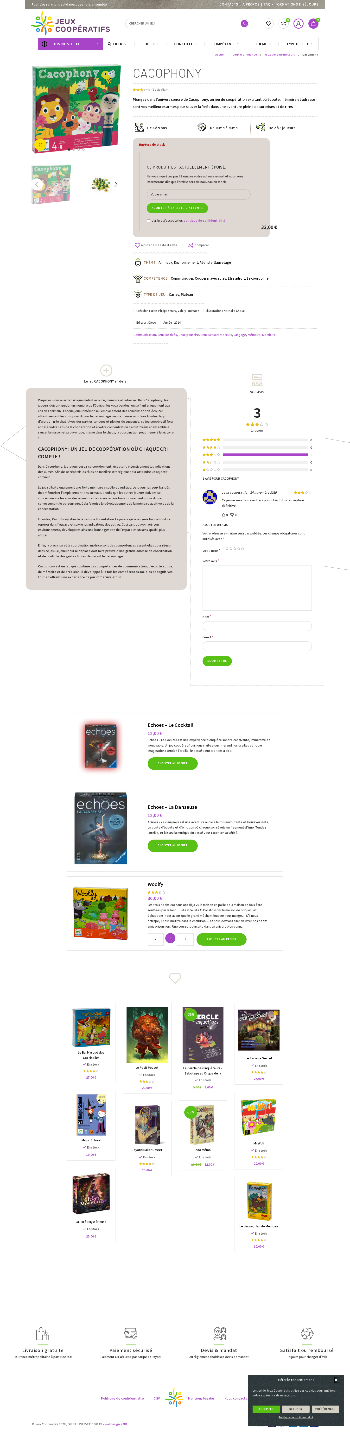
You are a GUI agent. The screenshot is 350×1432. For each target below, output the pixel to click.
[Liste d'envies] (268, 23)
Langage (240, 335)
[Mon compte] (298, 23)
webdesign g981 (116, 1424)
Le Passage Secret (259, 1058)
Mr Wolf (259, 1143)
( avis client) (161, 90)
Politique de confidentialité (296, 1417)
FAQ (267, 4)
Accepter (266, 1409)
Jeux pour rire (189, 335)
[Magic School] (91, 1115)
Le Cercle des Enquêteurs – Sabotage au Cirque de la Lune (203, 1073)
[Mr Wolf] (259, 1117)
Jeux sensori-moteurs (280, 55)
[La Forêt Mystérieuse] (91, 1194)
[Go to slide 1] (69, 149)
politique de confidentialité (205, 221)
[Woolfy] (108, 913)
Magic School (91, 1140)
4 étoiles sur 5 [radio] (239, 548)
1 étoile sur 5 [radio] (227, 548)
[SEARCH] (244, 23)
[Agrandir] (40, 145)
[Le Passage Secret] (259, 1030)
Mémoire (254, 335)
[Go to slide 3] (78, 149)
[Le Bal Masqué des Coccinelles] (91, 1027)
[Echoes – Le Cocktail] (108, 746)
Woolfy (155, 884)
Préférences (325, 1409)
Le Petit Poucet (147, 1067)
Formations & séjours (296, 4)
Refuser (295, 1409)
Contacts (228, 4)
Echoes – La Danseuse (172, 807)
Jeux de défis (167, 335)
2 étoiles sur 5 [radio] (231, 548)
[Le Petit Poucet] (147, 1035)
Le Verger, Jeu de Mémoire (259, 1226)
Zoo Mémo (203, 1150)
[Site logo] (71, 23)
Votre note (211, 551)
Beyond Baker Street (147, 1150)
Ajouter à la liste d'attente (177, 208)
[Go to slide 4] (83, 149)
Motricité (269, 335)
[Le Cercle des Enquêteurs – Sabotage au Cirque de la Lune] (203, 1035)
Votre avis (211, 561)
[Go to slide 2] (74, 149)
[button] (336, 1380)
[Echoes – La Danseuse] (108, 828)
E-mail (208, 637)
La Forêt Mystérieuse (91, 1221)
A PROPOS (251, 4)
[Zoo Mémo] (203, 1124)
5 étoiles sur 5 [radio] (242, 548)
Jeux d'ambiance (245, 55)
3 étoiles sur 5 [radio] (235, 548)
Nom (207, 616)
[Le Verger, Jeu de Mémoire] (259, 1201)
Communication (145, 335)
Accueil (220, 55)
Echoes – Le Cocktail (170, 725)
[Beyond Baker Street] (147, 1125)
